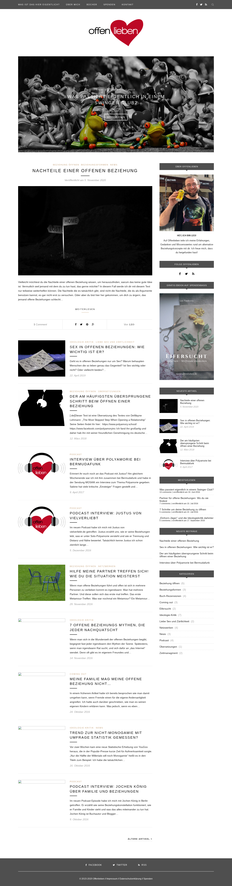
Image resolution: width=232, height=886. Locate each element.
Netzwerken (107, 566)
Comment (40, 324)
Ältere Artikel (139, 839)
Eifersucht (165, 608)
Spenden (109, 4)
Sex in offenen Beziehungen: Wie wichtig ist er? (195, 422)
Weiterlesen (116, 117)
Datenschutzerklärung (130, 878)
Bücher (92, 4)
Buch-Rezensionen (170, 596)
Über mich (73, 4)
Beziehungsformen (94, 165)
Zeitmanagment (169, 653)
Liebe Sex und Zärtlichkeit (116, 90)
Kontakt (128, 4)
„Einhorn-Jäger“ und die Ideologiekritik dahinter (187, 518)
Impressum (112, 878)
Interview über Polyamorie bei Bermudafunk (195, 462)
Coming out (78, 674)
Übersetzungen (109, 391)
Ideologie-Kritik (82, 342)
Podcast (76, 454)
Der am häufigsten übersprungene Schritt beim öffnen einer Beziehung (110, 401)
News (113, 165)
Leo (131, 324)
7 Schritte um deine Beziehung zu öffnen (183, 509)
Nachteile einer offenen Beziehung (85, 170)
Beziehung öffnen (66, 165)
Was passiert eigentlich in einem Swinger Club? (116, 99)
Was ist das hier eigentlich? (39, 4)
